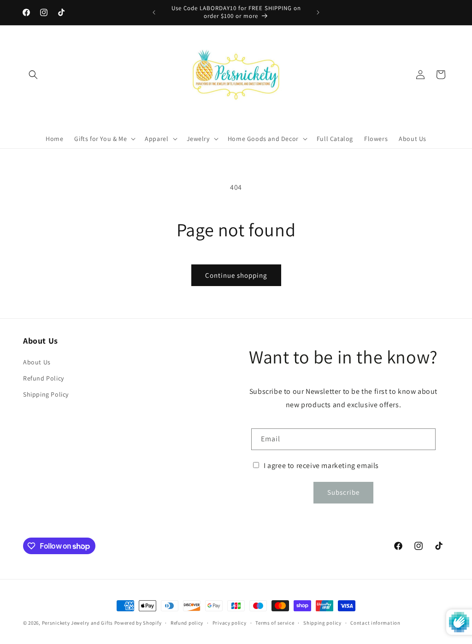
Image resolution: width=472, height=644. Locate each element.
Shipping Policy (46, 394)
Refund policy (187, 623)
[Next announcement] (318, 12)
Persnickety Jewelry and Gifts (77, 623)
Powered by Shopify (138, 623)
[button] (33, 74)
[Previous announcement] (154, 12)
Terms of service (274, 623)
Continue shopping (236, 275)
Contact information (375, 623)
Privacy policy (229, 623)
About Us (37, 362)
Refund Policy (43, 378)
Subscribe (343, 492)
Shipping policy (322, 623)
